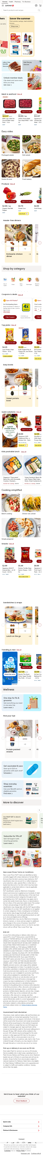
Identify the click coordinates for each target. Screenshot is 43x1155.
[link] (8, 85)
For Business (26, 2)
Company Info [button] (7, 1126)
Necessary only (25, 1153)
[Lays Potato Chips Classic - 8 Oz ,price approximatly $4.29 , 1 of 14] (10, 344)
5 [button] (27, 292)
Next (38, 470)
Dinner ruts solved (28, 514)
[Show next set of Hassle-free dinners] (39, 242)
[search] (39, 10)
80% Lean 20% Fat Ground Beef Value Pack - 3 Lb (8, 120)
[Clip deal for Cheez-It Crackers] (19, 37)
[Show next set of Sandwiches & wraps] (39, 625)
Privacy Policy (20, 1151)
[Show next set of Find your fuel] (39, 738)
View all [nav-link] (23, 452)
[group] (21, 36)
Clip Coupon (10, 317)
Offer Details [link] (6, 312)
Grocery (4, 2)
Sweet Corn (22, 208)
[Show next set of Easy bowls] (39, 387)
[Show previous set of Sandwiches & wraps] (3, 625)
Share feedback (21, 1101)
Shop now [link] (14, 26)
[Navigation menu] (3, 5)
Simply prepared (7, 539)
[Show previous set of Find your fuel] (3, 738)
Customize (7, 1151)
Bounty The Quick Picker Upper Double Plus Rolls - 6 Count (24, 676)
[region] (21, 1149)
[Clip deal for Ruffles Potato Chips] (19, 49)
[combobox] (21, 10)
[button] (36, 5)
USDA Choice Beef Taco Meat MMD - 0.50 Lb (25, 120)
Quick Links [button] (7, 1122)
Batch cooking (7, 514)
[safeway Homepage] (9, 5)
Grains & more (7, 179)
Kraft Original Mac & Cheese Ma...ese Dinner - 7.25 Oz (25, 351)
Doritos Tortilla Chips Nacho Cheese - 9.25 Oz (24, 570)
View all (19, 94)
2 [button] (19, 292)
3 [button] (21, 292)
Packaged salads (8, 155)
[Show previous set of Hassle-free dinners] (3, 242)
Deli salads (26, 155)
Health (11, 2)
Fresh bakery (27, 179)
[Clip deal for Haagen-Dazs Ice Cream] (31, 49)
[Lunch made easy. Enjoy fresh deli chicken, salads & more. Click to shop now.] (10, 430)
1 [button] (15, 292)
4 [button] (25, 292)
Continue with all (36, 1153)
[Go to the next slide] (38, 309)
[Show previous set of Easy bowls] (3, 387)
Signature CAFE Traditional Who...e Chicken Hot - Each (24, 438)
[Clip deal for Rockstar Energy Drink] (31, 37)
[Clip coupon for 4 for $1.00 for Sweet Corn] (27, 213)
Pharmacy (18, 2)
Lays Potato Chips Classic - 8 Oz (8, 350)
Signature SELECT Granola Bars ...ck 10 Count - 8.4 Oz (8, 570)
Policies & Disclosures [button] (10, 1130)
